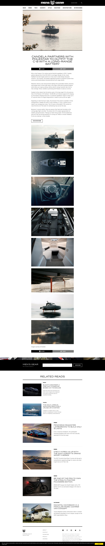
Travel (45, 402)
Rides (30, 8)
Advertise (46, 534)
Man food (57, 8)
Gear (24, 8)
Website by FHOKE (26, 535)
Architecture (67, 8)
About (44, 530)
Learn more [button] (4, 544)
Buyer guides (78, 8)
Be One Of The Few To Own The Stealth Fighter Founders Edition (67, 480)
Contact (45, 532)
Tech (35, 8)
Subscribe (78, 365)
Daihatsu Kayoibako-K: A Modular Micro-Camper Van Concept (66, 507)
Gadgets (42, 8)
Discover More (37, 120)
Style (50, 8)
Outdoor (56, 502)
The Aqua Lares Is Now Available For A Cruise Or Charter (52, 406)
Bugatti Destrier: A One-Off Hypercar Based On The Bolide (52, 386)
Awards (45, 539)
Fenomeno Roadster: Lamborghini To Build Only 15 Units (68, 427)
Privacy (45, 536)
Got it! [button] (99, 543)
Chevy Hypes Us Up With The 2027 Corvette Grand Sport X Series (67, 454)
